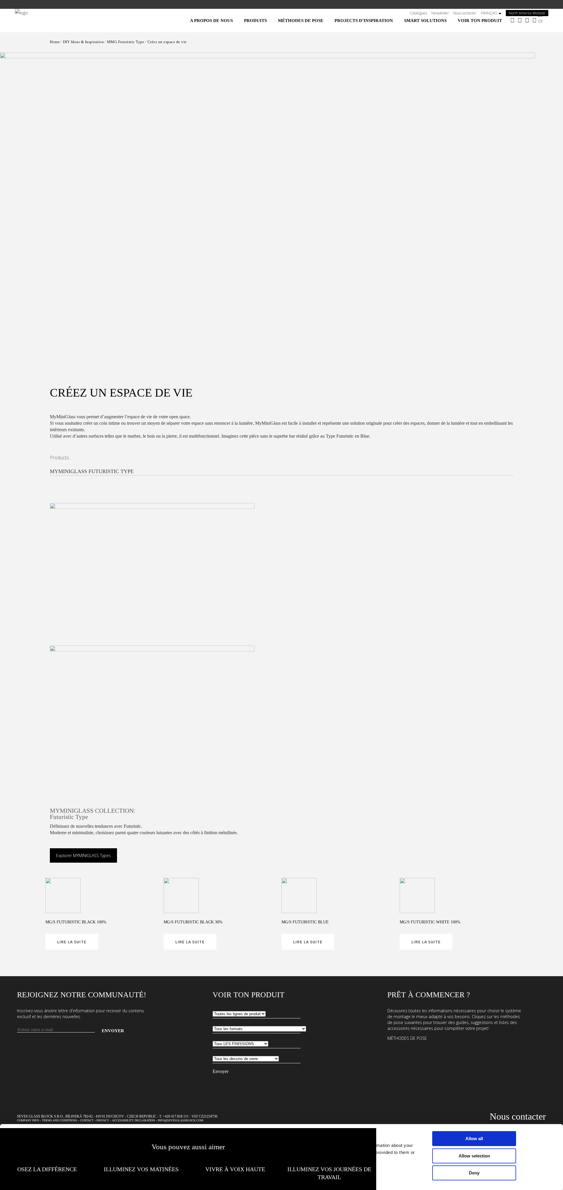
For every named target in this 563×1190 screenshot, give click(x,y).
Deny (474, 1172)
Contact (87, 1120)
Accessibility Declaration (133, 1120)
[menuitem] (211, 20)
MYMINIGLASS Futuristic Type (92, 471)
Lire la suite (72, 942)
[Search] (543, 18)
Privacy (102, 1120)
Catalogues (418, 13)
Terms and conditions (59, 1120)
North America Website (528, 13)
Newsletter (440, 13)
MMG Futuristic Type (126, 42)
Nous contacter (464, 13)
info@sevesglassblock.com (180, 1120)
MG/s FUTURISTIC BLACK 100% (75, 922)
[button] (267, 203)
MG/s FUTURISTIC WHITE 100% (430, 922)
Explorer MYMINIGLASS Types (83, 855)
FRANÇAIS (489, 13)
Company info (28, 1120)
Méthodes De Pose (407, 1038)
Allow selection (474, 1155)
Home (55, 42)
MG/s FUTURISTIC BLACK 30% (193, 922)
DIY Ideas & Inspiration (83, 42)
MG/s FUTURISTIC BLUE (305, 922)
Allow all (474, 1138)
